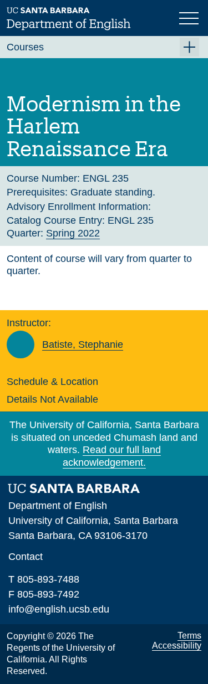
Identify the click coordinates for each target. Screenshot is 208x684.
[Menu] (190, 17)
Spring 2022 (73, 233)
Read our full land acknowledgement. (112, 456)
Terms (189, 635)
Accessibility (176, 645)
